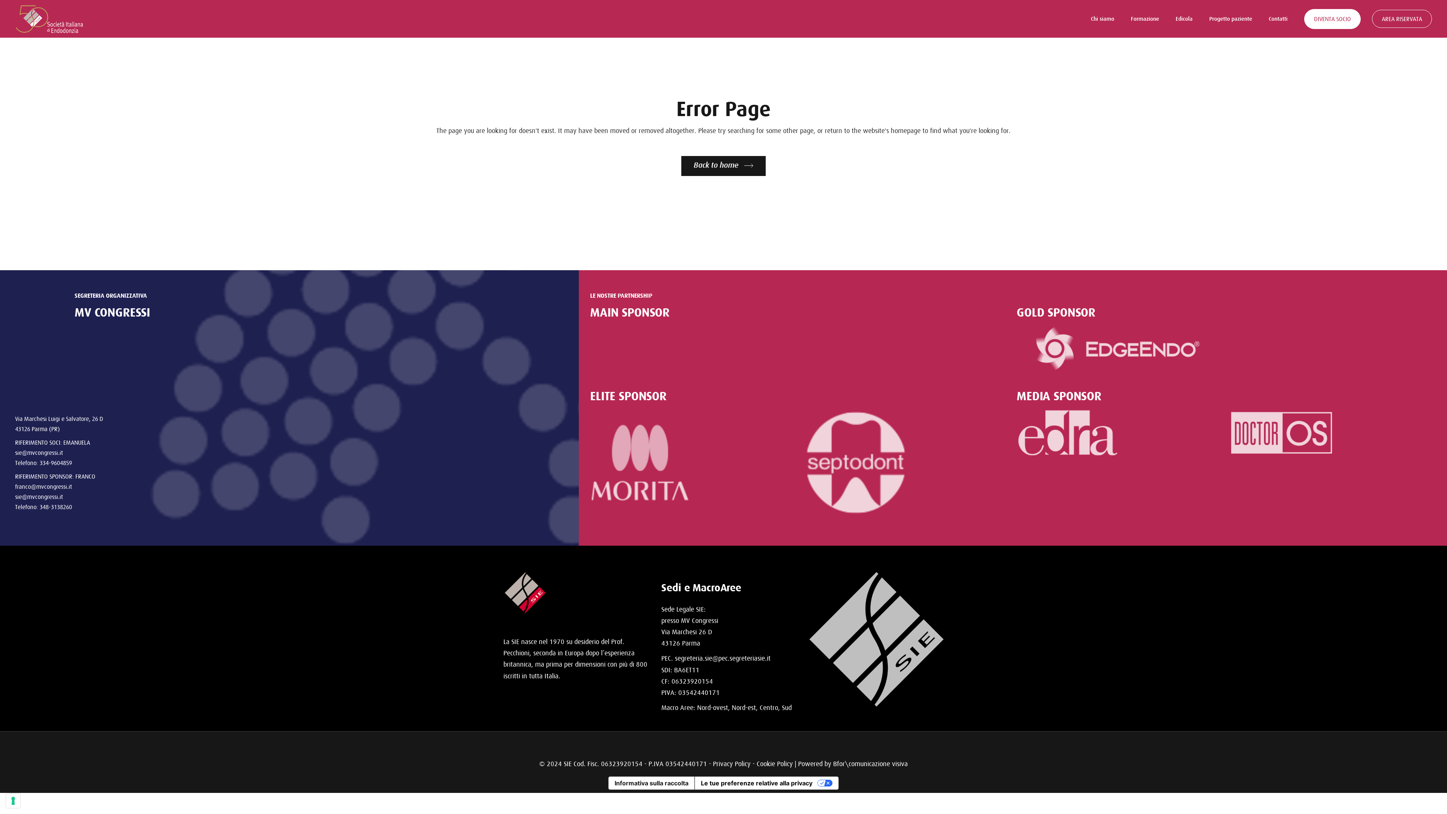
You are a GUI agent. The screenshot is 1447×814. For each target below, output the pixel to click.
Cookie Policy (775, 764)
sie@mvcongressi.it (39, 452)
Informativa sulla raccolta (651, 783)
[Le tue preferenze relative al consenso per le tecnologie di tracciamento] (13, 801)
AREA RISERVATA (1402, 18)
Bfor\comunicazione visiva (870, 764)
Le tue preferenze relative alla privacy (756, 783)
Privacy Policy (732, 764)
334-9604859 (56, 462)
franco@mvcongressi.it (43, 486)
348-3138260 (56, 506)
